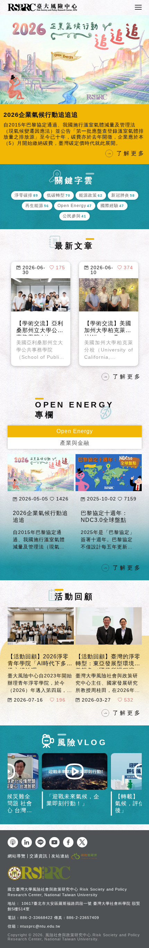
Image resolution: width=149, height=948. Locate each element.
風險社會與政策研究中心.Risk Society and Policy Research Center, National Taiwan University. (74, 937)
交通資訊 (38, 856)
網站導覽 (17, 856)
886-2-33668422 (36, 918)
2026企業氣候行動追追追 (40, 504)
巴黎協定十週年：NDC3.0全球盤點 (104, 504)
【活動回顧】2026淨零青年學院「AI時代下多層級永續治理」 (40, 649)
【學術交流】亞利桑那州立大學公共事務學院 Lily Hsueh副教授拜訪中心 (40, 322)
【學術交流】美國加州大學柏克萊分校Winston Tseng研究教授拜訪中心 (107, 322)
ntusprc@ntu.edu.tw (40, 926)
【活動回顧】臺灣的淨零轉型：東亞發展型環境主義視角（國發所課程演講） (108, 649)
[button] (7, 87)
